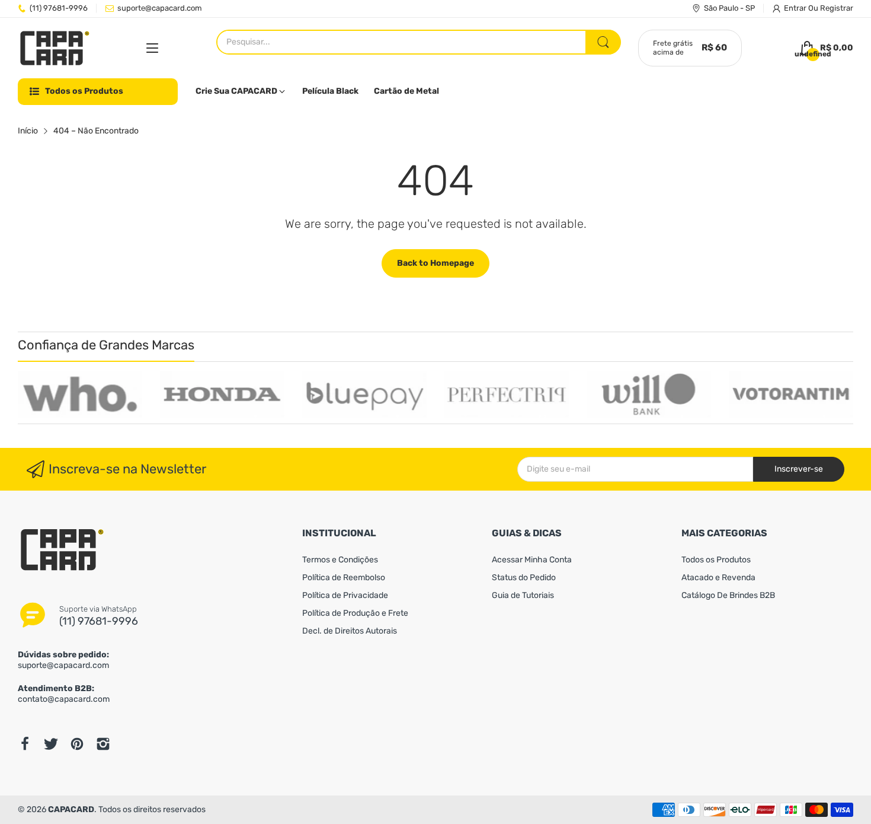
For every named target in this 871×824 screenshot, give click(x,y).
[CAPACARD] (55, 48)
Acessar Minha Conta (532, 560)
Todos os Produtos (716, 560)
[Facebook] (25, 744)
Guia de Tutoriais (523, 595)
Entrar (796, 8)
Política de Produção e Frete (355, 613)
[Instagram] (103, 744)
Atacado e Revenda (718, 577)
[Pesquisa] (603, 42)
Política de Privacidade (345, 595)
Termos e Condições (340, 560)
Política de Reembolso (343, 577)
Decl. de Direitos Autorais (349, 631)
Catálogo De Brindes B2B (728, 595)
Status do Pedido (524, 577)
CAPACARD (71, 809)
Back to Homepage (435, 263)
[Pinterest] (77, 744)
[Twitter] (51, 744)
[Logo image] (80, 394)
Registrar (836, 8)
